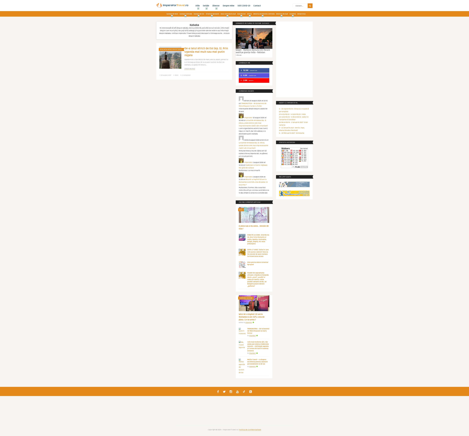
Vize (240, 210)
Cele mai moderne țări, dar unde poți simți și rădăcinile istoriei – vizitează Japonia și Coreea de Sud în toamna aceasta (258, 346)
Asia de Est (241, 14)
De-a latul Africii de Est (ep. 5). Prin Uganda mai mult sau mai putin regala (206, 52)
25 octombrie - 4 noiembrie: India (292, 114)
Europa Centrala (186, 14)
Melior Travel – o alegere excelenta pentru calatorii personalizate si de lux (257, 362)
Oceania (292, 14)
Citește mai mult (189, 69)
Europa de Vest (172, 14)
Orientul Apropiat (212, 14)
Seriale (206, 6)
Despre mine (228, 6)
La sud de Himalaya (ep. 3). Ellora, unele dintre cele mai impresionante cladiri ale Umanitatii (253, 123)
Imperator (248, 118)
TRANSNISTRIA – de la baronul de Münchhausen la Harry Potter (258, 331)
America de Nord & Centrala (264, 14)
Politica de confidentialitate (250, 430)
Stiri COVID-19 (244, 6)
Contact (257, 6)
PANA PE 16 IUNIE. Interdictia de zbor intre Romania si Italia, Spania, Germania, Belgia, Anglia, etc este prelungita (258, 239)
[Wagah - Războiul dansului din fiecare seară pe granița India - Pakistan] (254, 38)
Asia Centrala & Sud (228, 14)
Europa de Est (199, 14)
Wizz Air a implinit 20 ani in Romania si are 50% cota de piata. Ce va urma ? (253, 182)
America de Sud (282, 14)
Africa (249, 14)
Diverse (215, 6)
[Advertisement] (194, 100)
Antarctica (301, 14)
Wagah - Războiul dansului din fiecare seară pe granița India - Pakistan (253, 51)
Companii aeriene (245, 298)
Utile (197, 6)
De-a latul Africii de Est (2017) (171, 49)
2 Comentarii (186, 75)
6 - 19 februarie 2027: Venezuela (291, 133)
